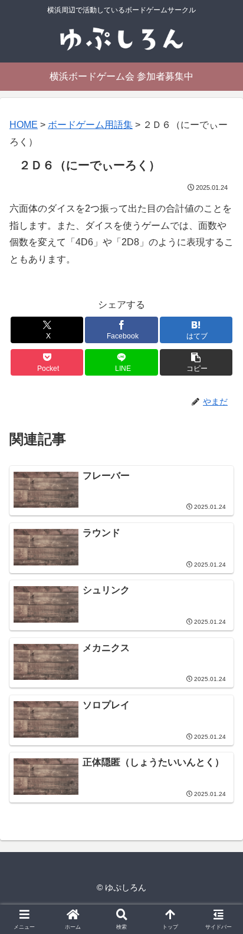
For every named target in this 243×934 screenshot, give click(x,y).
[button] (196, 362)
